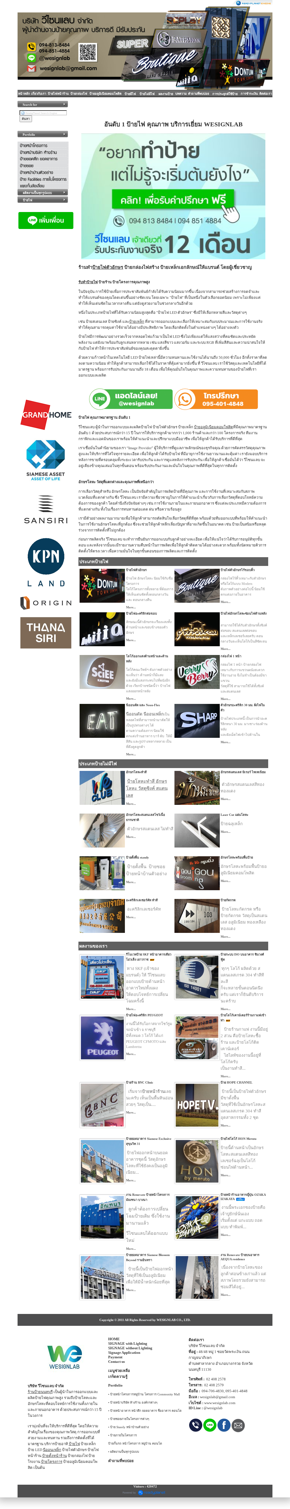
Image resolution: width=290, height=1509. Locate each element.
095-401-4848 (236, 1391)
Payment (115, 1357)
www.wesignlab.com (219, 1403)
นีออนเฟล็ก (52, 1450)
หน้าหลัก (24, 93)
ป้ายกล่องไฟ (79, 93)
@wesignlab (213, 1408)
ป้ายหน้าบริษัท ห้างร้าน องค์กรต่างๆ (133, 1402)
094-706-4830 (213, 1391)
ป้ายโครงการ (51, 1462)
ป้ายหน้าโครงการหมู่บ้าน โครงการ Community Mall (145, 1394)
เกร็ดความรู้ (117, 1376)
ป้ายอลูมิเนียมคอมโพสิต (105, 93)
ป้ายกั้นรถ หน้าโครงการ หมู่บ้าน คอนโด (135, 1443)
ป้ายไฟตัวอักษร (107, 267)
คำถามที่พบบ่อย (198, 93)
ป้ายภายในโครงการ (123, 1435)
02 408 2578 (216, 1379)
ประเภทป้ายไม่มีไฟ (98, 763)
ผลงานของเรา (93, 946)
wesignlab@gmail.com (217, 1397)
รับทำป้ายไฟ (88, 282)
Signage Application (124, 1352)
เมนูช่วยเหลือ (119, 1371)
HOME (114, 1339)
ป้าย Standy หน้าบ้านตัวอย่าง (129, 1427)
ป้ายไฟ (74, 1444)
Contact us (116, 1361)
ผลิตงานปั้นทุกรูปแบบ (124, 1451)
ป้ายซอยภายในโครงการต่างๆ (129, 1419)
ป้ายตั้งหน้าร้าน (54, 1456)
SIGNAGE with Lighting (127, 1343)
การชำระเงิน (249, 93)
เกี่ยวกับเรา (38, 93)
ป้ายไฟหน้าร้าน (58, 93)
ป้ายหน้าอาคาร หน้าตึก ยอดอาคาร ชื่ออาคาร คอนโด (146, 1410)
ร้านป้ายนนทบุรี (40, 1392)
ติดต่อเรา (265, 93)
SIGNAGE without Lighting (130, 1348)
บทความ (181, 93)
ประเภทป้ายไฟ (93, 561)
